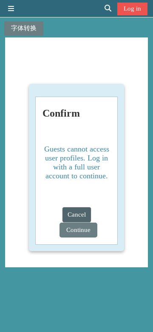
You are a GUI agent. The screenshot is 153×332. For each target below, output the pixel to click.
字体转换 (24, 27)
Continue (78, 229)
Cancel (77, 214)
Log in (132, 8)
